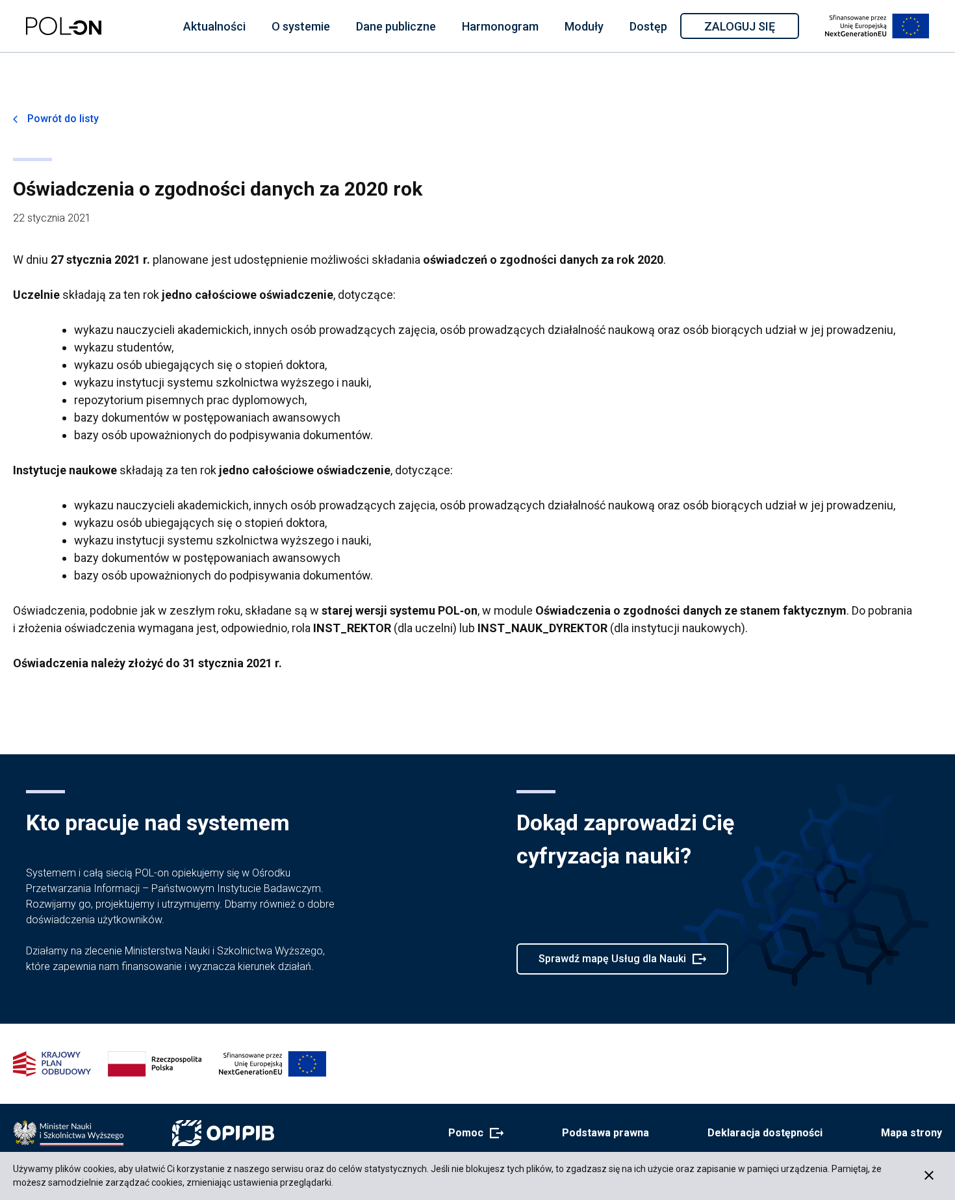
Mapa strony (911, 1133)
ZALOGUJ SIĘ (751, 28)
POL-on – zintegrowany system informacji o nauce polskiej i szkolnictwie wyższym (63, 26)
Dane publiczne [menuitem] (396, 26)
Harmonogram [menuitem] (500, 26)
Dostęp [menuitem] (648, 26)
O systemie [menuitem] (301, 26)
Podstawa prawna (605, 1133)
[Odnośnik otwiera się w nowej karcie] (68, 1133)
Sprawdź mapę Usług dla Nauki (612, 963)
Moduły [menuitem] (584, 26)
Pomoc (472, 1134)
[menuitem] (214, 26)
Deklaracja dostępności (764, 1133)
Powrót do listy (63, 118)
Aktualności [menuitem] (214, 26)
